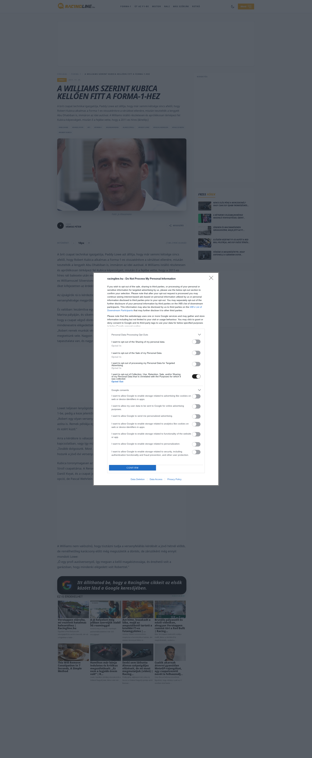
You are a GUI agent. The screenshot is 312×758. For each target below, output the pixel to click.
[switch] (196, 342)
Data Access (156, 479)
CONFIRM (133, 468)
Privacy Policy (174, 479)
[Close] (212, 279)
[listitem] (156, 334)
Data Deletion (138, 479)
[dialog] (156, 379)
